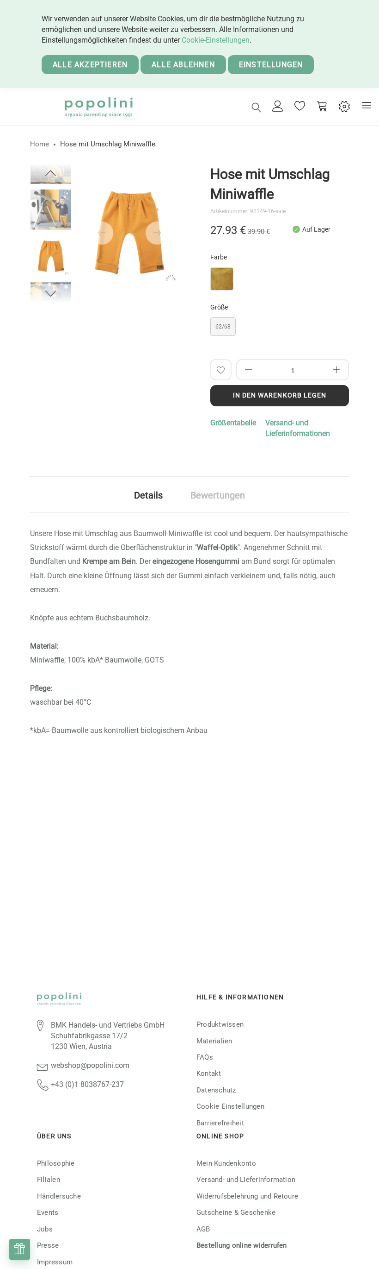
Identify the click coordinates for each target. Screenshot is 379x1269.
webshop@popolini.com (90, 1065)
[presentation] (101, 233)
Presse (48, 1245)
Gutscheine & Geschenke (235, 1212)
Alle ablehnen (183, 64)
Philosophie (56, 1163)
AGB (203, 1229)
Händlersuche (59, 1196)
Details (148, 495)
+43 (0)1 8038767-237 (87, 1084)
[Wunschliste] (300, 107)
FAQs (204, 1057)
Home (39, 144)
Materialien (214, 1041)
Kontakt (208, 1073)
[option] (51, 256)
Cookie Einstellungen (230, 1106)
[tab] (148, 494)
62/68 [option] (223, 326)
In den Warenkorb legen (279, 395)
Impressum (55, 1262)
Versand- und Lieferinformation (245, 1179)
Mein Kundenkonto (226, 1163)
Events (47, 1212)
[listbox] (279, 281)
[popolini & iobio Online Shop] (98, 107)
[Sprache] (344, 107)
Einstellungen (271, 64)
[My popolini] (277, 107)
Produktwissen (220, 1024)
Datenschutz (216, 1090)
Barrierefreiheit (220, 1123)
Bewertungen (217, 495)
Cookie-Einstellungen (216, 40)
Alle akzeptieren (90, 64)
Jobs (45, 1229)
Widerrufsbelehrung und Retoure (247, 1196)
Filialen (48, 1179)
